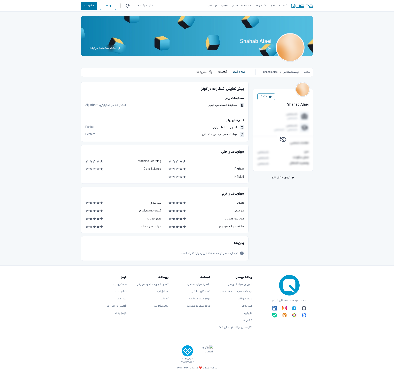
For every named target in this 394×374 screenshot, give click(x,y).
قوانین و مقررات (117, 306)
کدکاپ (164, 299)
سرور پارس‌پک (187, 361)
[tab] (239, 72)
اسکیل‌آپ (162, 291)
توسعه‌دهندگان (291, 72)
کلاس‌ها (247, 320)
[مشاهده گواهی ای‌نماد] (204, 354)
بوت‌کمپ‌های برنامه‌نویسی (236, 291)
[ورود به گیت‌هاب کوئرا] (304, 308)
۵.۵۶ (263, 97)
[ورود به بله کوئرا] (274, 315)
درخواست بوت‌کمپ (198, 306)
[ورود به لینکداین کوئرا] (274, 308)
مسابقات (247, 306)
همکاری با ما (119, 284)
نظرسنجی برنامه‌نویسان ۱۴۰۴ (235, 327)
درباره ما (122, 299)
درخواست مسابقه (199, 299)
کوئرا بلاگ (121, 313)
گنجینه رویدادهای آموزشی (152, 284)
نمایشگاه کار (161, 306)
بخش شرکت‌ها (146, 6)
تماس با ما (120, 291)
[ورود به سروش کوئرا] (304, 315)
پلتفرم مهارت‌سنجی (198, 284)
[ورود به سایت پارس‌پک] (187, 351)
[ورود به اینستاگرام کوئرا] (284, 308)
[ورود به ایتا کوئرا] (284, 315)
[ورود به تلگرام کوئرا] (294, 308)
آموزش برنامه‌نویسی (240, 284)
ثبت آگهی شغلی (200, 291)
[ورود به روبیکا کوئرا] (294, 315)
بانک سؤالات (245, 299)
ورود (108, 6)
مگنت (307, 72)
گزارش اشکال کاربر (281, 177)
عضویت (89, 6)
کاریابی (248, 313)
